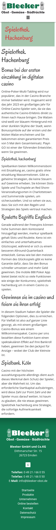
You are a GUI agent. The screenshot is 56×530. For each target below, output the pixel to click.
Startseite (28, 490)
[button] (28, 18)
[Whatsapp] (28, 464)
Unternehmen (28, 499)
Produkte (28, 494)
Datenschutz (28, 512)
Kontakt (28, 508)
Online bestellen (28, 503)
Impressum (28, 517)
